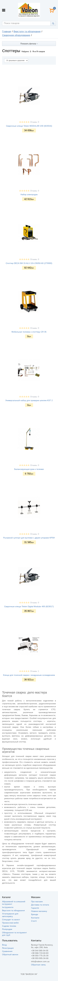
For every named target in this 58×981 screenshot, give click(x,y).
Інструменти (7, 907)
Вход (4, 945)
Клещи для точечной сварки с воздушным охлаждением (29, 675)
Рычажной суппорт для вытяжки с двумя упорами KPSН (29, 538)
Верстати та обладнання (27, 31)
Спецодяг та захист (11, 919)
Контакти (35, 918)
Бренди (34, 914)
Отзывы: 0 (34, 122)
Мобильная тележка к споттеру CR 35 (29, 332)
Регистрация (8, 948)
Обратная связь (38, 965)
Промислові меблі (10, 923)
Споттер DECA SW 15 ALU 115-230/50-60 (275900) (29, 263)
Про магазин (37, 901)
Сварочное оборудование (16, 35)
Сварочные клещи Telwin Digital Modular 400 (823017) (29, 606)
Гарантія (35, 908)
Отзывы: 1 (34, 671)
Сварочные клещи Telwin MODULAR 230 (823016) (29, 126)
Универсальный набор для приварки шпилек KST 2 (29, 400)
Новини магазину (39, 911)
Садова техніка (9, 926)
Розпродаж (7, 929)
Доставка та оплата (40, 905)
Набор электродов (29, 194)
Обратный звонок (10, 954)
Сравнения (7, 951)
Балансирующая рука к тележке (29, 469)
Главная (6, 31)
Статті (34, 921)
